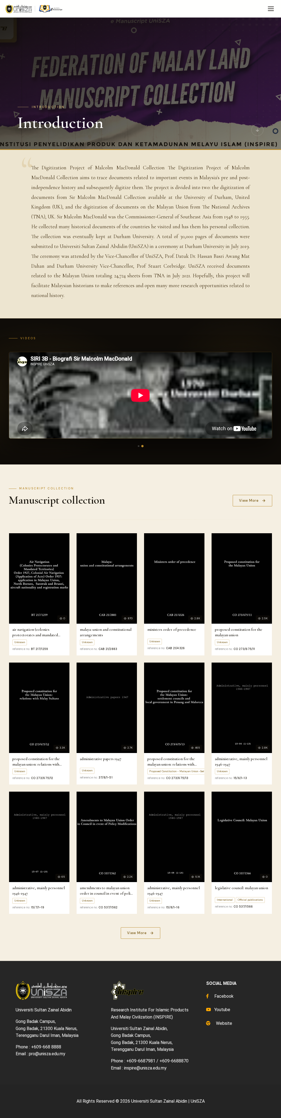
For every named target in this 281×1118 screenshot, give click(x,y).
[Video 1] (138, 446)
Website (223, 1023)
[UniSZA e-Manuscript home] (34, 9)
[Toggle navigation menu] (271, 9)
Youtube (221, 1009)
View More (249, 500)
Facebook (223, 996)
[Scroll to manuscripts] (257, 132)
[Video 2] (142, 446)
